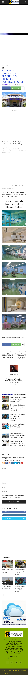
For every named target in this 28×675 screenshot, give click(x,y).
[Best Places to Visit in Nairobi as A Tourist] (7, 581)
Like (24, 511)
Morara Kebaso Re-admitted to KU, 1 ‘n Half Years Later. (8, 355)
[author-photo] (14, 372)
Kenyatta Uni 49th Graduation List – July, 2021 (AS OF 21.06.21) (17, 443)
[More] (22, 88)
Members (4, 670)
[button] (2, 2)
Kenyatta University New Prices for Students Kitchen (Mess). (18, 399)
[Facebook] (12, 385)
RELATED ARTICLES (7, 394)
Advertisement (16, 670)
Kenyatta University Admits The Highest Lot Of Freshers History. (17, 435)
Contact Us (23, 670)
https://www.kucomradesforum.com (14, 376)
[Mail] (16, 662)
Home (3, 65)
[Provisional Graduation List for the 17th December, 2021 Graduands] (5, 426)
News (7, 65)
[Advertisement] (14, 19)
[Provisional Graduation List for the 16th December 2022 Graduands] (5, 416)
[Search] (26, 2)
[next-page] (5, 449)
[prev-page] (3, 449)
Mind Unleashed (5, 583)
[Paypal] (15, 385)
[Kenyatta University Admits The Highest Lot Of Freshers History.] (5, 435)
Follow (23, 515)
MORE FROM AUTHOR (20, 394)
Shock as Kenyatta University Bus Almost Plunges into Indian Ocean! (20, 356)
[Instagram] (11, 662)
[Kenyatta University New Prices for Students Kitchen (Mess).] (5, 399)
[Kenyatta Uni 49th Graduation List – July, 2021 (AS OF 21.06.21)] (5, 443)
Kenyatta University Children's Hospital (14, 337)
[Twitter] (20, 662)
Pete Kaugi (5, 84)
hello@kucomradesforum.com (14, 658)
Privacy (9, 670)
